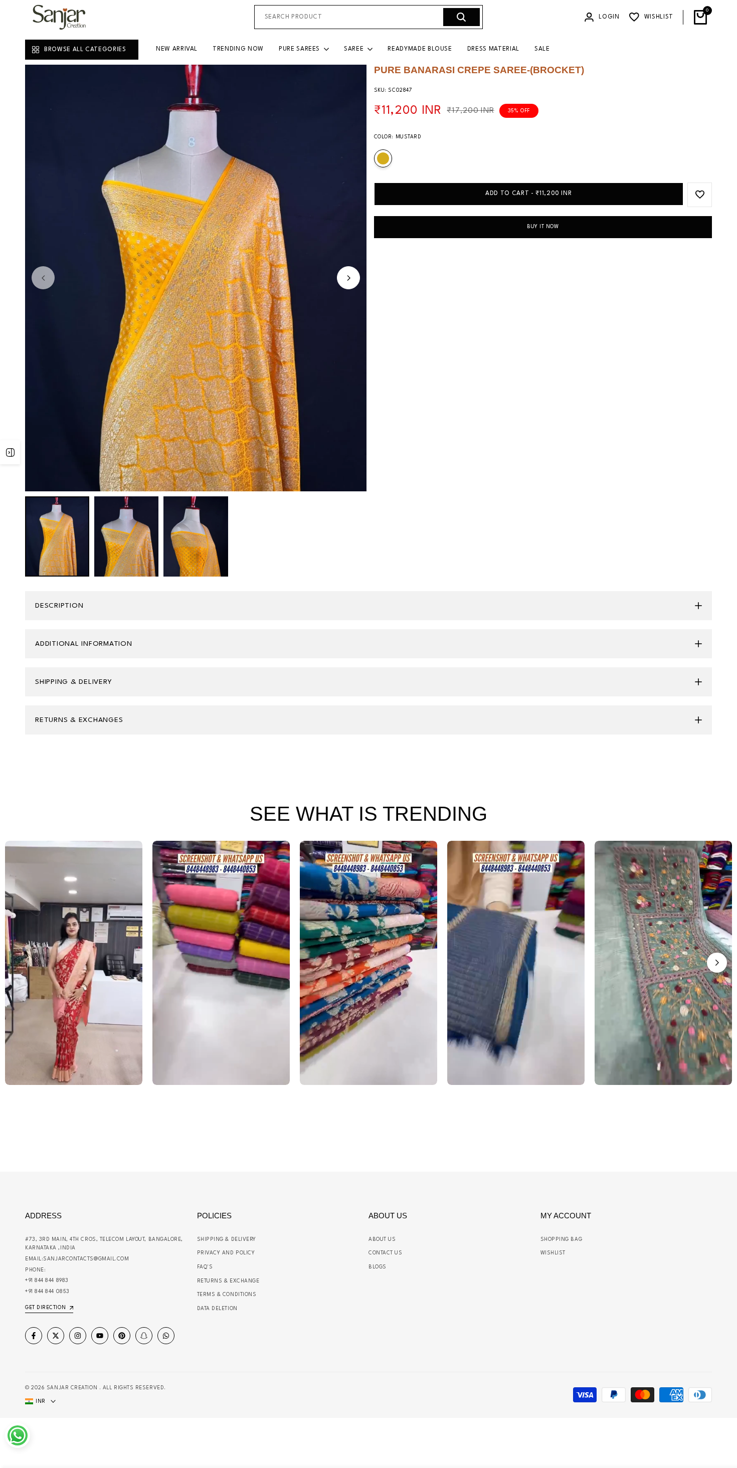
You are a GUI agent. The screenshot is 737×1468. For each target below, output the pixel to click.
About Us (382, 1239)
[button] (717, 963)
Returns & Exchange (228, 1280)
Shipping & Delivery (226, 1239)
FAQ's (205, 1266)
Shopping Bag (561, 1239)
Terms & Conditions (227, 1294)
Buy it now (543, 226)
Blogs (377, 1266)
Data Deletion (217, 1308)
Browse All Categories (85, 50)
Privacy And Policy (226, 1252)
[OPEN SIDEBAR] (10, 452)
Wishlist (553, 1252)
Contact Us (385, 1252)
